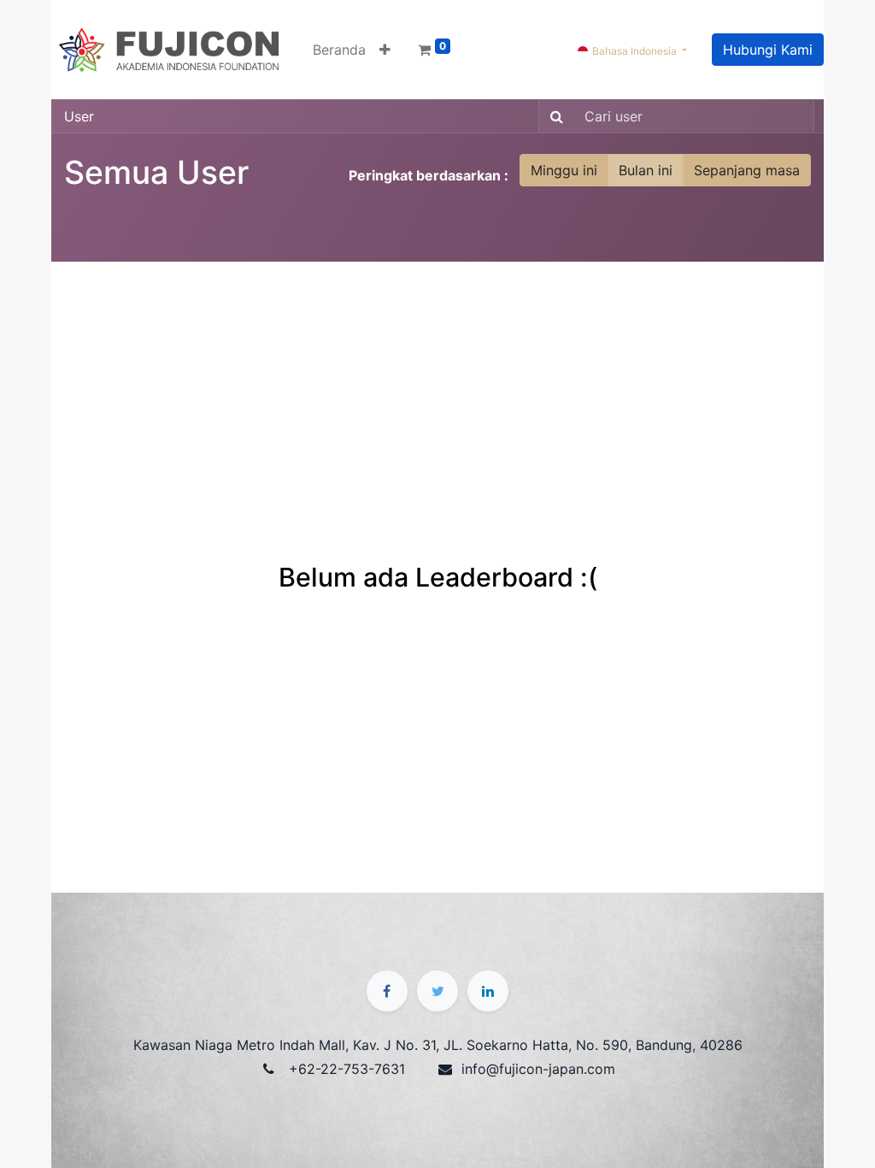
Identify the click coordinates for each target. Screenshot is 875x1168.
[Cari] (553, 116)
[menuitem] (339, 49)
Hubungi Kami (768, 49)
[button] (385, 49)
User (79, 116)
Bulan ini (645, 170)
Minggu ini (564, 170)
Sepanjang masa (747, 170)
